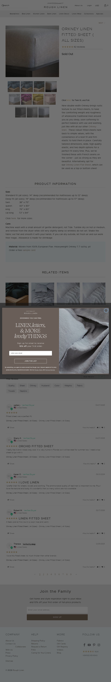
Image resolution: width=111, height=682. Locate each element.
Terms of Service (50, 370)
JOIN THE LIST (31, 361)
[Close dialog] (106, 310)
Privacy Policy (39, 370)
